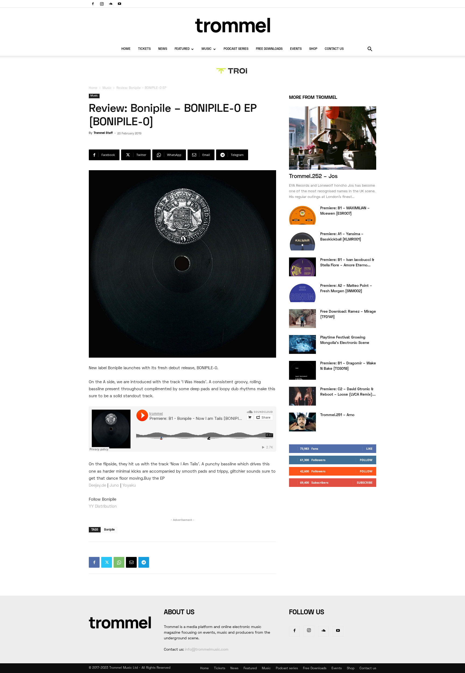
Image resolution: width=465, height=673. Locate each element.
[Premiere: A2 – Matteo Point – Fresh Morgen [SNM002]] (302, 292)
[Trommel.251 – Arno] (302, 422)
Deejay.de (97, 485)
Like (369, 449)
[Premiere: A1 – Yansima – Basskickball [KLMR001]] (302, 241)
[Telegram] (143, 562)
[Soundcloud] (111, 4)
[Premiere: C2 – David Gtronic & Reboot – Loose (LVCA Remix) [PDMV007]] (302, 396)
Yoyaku (129, 485)
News (162, 49)
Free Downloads (269, 49)
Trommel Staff (103, 133)
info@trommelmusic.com (206, 649)
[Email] (131, 562)
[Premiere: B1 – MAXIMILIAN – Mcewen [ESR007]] (302, 215)
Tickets (144, 49)
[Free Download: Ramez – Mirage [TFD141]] (302, 318)
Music (207, 49)
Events (296, 49)
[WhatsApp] (119, 562)
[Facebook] (93, 4)
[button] (369, 49)
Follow (366, 460)
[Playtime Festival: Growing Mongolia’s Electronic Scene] (302, 344)
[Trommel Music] (232, 25)
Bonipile (109, 529)
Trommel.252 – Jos (313, 176)
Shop (313, 49)
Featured (182, 49)
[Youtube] (119, 4)
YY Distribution (103, 506)
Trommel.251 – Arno (337, 415)
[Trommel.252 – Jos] (332, 138)
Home (126, 49)
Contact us (334, 49)
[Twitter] (106, 562)
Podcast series (236, 49)
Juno (114, 485)
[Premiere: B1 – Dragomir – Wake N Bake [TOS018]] (302, 370)
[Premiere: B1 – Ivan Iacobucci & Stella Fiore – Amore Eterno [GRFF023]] (302, 266)
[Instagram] (102, 4)
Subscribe (364, 482)
